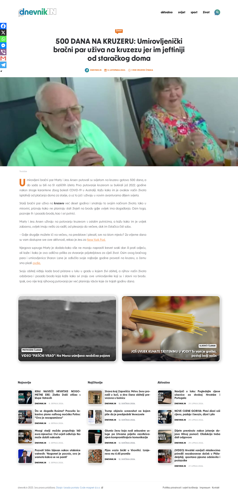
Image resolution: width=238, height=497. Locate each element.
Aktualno (167, 12)
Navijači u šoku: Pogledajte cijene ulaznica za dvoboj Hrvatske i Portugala (197, 395)
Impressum (205, 488)
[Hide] (1, 71)
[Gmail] (3, 58)
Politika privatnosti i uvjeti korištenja (180, 488)
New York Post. (96, 240)
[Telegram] (3, 65)
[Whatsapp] (3, 39)
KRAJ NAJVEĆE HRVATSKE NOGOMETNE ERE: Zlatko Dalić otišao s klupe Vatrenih (57, 395)
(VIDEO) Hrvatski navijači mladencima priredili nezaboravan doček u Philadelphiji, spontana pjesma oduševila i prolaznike (197, 455)
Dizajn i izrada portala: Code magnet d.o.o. (78, 488)
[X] (3, 32)
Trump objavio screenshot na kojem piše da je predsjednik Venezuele (127, 413)
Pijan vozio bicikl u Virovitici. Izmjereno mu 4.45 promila (127, 452)
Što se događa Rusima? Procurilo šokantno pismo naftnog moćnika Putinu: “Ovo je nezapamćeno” (57, 414)
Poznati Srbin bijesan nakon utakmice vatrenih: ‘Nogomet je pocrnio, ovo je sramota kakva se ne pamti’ (57, 454)
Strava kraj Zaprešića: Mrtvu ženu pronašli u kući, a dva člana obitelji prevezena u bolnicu (127, 395)
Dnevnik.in (96, 70)
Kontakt (215, 488)
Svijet (181, 12)
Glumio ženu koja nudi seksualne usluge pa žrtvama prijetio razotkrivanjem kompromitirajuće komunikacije (127, 434)
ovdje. (37, 263)
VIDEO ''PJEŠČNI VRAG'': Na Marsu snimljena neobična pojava (66, 356)
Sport (194, 12)
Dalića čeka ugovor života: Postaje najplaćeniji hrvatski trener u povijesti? (198, 23)
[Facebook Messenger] (3, 45)
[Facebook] (3, 26)
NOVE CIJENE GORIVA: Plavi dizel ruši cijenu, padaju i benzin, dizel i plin (197, 413)
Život (206, 12)
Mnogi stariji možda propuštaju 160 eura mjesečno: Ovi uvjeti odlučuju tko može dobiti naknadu (57, 434)
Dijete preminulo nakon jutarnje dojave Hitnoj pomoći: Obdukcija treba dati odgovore (197, 434)
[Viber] (3, 52)
